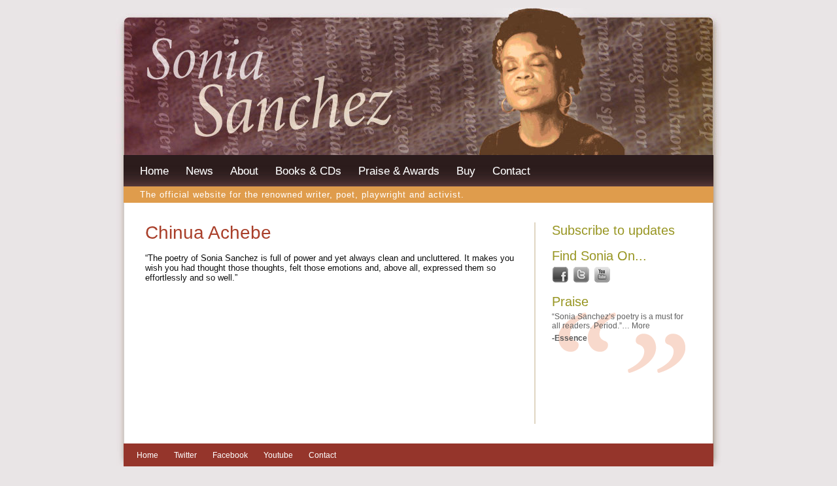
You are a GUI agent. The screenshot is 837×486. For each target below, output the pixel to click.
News (199, 170)
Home (154, 170)
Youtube (278, 455)
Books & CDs (308, 170)
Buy (465, 170)
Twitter (185, 455)
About (244, 170)
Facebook (230, 455)
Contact (511, 170)
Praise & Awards (398, 170)
